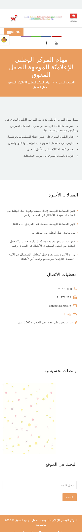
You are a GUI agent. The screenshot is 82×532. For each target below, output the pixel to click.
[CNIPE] (41, 18)
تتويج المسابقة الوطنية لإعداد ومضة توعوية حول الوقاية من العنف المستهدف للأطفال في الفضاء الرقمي (41, 213)
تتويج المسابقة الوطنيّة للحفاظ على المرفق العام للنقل (43, 223)
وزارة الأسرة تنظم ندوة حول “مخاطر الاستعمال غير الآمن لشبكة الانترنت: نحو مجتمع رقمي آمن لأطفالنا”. (42, 256)
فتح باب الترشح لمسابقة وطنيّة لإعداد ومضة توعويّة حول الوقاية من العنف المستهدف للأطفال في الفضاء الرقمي (42, 243)
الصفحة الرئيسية (65, 82)
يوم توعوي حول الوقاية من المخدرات (53, 232)
